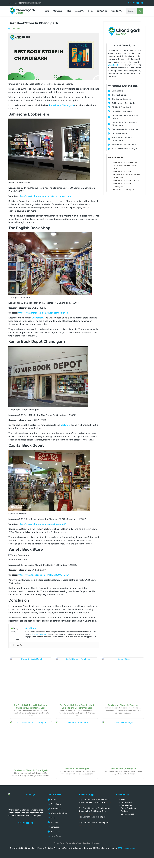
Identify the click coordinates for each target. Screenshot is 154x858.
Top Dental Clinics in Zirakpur (126, 180)
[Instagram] (133, 3)
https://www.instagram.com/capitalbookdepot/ (42, 524)
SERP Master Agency (127, 848)
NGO (69, 11)
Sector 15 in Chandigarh (123, 189)
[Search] (140, 11)
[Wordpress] (21, 645)
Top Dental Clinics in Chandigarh (31, 770)
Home (46, 11)
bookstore (66, 425)
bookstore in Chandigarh (61, 105)
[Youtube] (137, 3)
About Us (79, 11)
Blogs (90, 11)
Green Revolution (128, 808)
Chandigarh (37, 317)
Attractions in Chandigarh (123, 85)
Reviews (124, 811)
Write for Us (116, 11)
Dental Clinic (126, 805)
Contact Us (102, 11)
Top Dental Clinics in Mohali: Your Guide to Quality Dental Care (125, 165)
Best (123, 799)
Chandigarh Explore (39, 634)
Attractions (58, 11)
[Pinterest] (141, 3)
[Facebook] (129, 3)
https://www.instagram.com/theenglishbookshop (43, 312)
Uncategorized (127, 814)
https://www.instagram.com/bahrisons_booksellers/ (44, 196)
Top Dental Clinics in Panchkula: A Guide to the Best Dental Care (127, 174)
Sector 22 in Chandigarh (123, 768)
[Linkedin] (17, 645)
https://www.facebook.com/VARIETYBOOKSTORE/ (43, 575)
